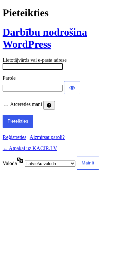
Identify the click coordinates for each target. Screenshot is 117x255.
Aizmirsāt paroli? (47, 137)
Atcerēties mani (26, 104)
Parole (9, 78)
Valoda (10, 163)
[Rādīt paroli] (72, 87)
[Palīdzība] (49, 105)
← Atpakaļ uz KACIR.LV (30, 148)
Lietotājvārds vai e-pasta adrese (35, 60)
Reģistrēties (14, 137)
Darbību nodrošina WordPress (45, 38)
